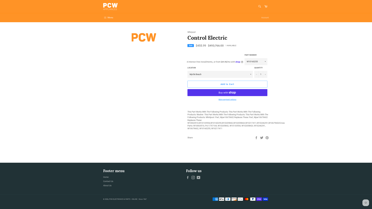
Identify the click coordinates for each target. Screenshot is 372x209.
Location (191, 68)
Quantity (258, 68)
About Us (107, 185)
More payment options (227, 100)
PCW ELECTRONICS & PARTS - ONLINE (123, 199)
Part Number (251, 55)
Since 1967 (143, 199)
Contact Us (108, 181)
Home (106, 177)
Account (265, 17)
